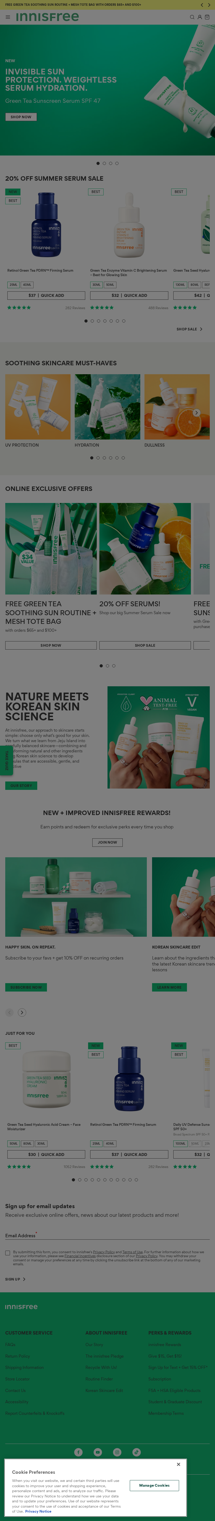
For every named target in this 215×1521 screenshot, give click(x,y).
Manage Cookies (154, 1485)
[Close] (178, 1464)
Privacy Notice (38, 1511)
